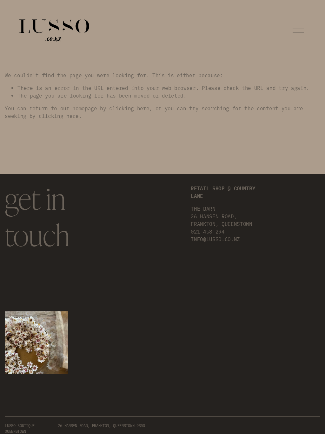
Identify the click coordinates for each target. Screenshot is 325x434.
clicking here (129, 108)
